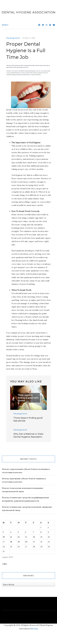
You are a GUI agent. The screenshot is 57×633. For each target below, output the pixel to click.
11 (11, 537)
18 (11, 542)
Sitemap (34, 628)
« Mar (4, 564)
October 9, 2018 (28, 38)
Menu (5, 25)
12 (18, 537)
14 (34, 537)
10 (4, 537)
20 (26, 542)
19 (19, 542)
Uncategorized (13, 38)
